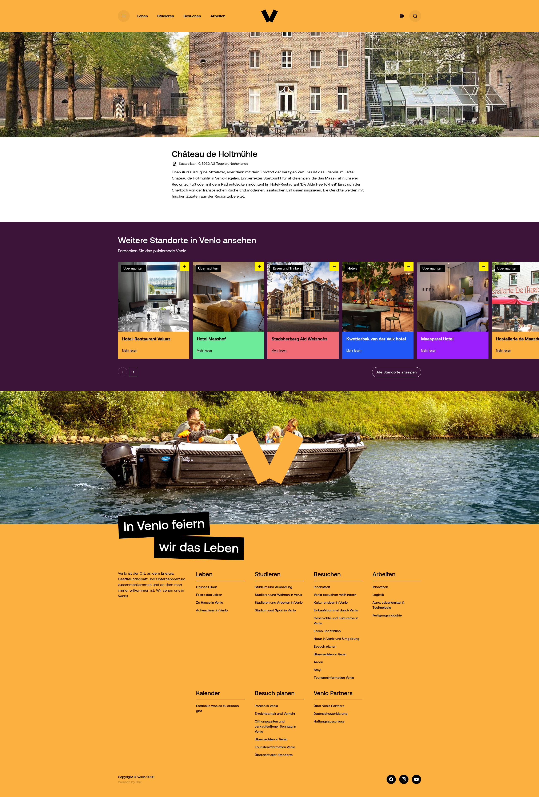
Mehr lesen (129, 350)
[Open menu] (124, 16)
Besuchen (327, 574)
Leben (204, 574)
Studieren (267, 574)
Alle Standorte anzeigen (396, 372)
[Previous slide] (122, 371)
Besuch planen (275, 693)
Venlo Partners (333, 693)
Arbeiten (383, 574)
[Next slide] (133, 371)
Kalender (208, 693)
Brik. (139, 782)
